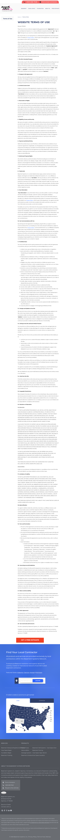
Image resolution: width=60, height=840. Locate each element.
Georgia (26, 672)
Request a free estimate (12, 788)
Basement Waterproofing (8, 748)
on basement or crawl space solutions (39, 822)
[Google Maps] (2, 810)
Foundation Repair (6, 753)
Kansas (32, 672)
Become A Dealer (6, 804)
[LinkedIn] (9, 810)
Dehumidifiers (25, 750)
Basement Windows (26, 755)
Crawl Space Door (51, 748)
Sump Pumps (25, 748)
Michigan (39, 672)
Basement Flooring (37, 750)
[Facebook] (4, 810)
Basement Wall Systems (39, 748)
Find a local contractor (49, 2)
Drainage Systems (26, 753)
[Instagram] (7, 810)
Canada (42, 700)
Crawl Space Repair (6, 750)
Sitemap (48, 836)
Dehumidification (20, 748)
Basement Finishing (6, 755)
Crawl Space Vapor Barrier (39, 753)
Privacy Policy (31, 37)
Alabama (20, 672)
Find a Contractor (10, 782)
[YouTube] (11, 810)
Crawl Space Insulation (38, 755)
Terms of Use (7, 18)
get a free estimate (30, 640)
